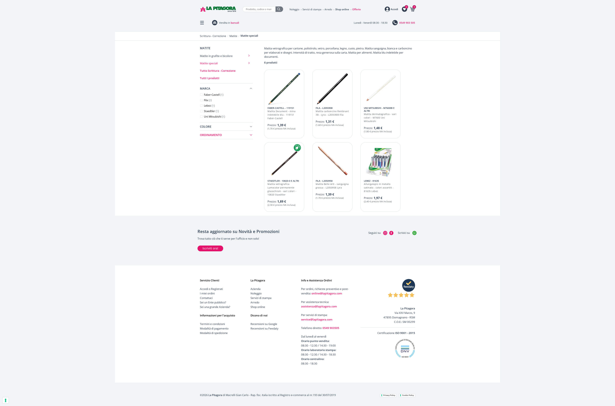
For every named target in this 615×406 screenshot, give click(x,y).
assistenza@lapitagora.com (319, 306)
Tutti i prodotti (209, 78)
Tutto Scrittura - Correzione (218, 71)
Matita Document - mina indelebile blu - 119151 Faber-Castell (281, 115)
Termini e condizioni (212, 324)
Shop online (342, 9)
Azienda (255, 289)
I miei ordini (207, 293)
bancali (235, 22)
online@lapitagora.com (327, 293)
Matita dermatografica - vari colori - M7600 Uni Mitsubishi (380, 118)
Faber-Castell (213, 94)
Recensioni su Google (263, 324)
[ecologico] (297, 147)
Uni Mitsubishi (214, 116)
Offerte (356, 9)
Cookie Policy (408, 395)
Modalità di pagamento (214, 328)
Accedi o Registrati (211, 289)
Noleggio (294, 9)
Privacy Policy (389, 395)
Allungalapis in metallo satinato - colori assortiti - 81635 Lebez (379, 187)
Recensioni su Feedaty (264, 328)
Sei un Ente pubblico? (213, 302)
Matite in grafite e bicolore (216, 56)
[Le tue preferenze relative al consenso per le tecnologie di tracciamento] (6, 400)
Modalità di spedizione (214, 333)
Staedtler (211, 111)
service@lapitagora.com (316, 319)
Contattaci (206, 298)
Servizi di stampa (312, 9)
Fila (207, 100)
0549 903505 (331, 328)
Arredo (328, 9)
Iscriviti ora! (210, 248)
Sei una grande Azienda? (215, 307)
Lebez (209, 105)
